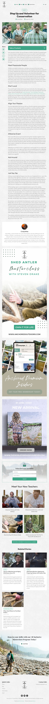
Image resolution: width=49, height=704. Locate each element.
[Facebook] (22, 696)
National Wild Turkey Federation (37, 93)
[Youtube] (24, 696)
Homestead (6, 608)
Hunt (24, 10)
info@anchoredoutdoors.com (41, 684)
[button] (3, 49)
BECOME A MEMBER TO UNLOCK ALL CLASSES (24, 542)
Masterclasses (4, 690)
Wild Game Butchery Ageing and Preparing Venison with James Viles (36, 572)
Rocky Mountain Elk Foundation (19, 93)
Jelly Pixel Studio (21, 701)
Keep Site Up (33, 701)
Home (3, 684)
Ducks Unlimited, (26, 92)
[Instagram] (27, 696)
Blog (3, 686)
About (3, 692)
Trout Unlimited (34, 92)
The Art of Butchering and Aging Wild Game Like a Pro (12, 572)
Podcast (3, 688)
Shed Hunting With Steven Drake (12, 535)
